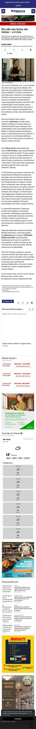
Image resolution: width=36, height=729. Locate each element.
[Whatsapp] (5, 49)
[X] (22, 49)
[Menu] (3, 11)
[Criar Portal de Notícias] (31, 726)
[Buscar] (33, 11)
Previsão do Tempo (11, 434)
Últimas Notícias (10, 581)
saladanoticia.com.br (19, 285)
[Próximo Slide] (32, 309)
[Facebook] (14, 49)
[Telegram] (31, 49)
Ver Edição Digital (23, 366)
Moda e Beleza (18, 24)
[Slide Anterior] (29, 309)
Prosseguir (18, 719)
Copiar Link (8, 301)
